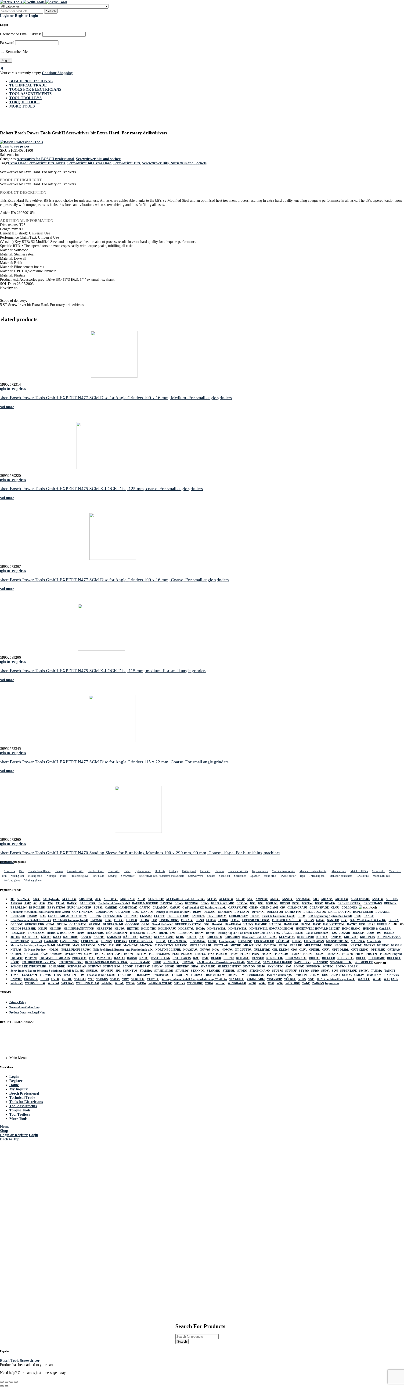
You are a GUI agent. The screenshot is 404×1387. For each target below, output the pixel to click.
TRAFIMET (125, 975)
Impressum (332, 983)
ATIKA (60, 903)
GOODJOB (132, 924)
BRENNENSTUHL (349, 903)
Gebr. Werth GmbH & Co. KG (368, 920)
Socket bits (240, 875)
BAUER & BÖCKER (145, 903)
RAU (196, 958)
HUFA (80, 932)
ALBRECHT (156, 899)
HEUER (120, 928)
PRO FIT (372, 954)
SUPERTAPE (348, 970)
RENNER (258, 958)
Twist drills (362, 875)
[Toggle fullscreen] (6, 1382)
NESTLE (356, 945)
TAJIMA (376, 970)
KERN (180, 937)
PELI (175, 954)
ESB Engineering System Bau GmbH (330, 916)
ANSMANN (303, 899)
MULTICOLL (313, 945)
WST (271, 983)
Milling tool (17, 875)
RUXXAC (188, 962)
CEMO (253, 907)
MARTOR (63, 945)
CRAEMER (122, 911)
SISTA (261, 966)
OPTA (326, 949)
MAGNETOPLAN (337, 941)
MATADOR (88, 945)
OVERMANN (73, 954)
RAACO (119, 958)
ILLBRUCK (185, 932)
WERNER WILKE (160, 983)
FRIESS (309, 920)
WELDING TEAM (87, 983)
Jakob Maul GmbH (317, 932)
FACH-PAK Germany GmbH (70, 920)
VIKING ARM (256, 979)
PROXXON (79, 958)
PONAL (319, 954)
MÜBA (283, 945)
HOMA (200, 928)
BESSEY (242, 903)
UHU (325, 975)
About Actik (374, 941)
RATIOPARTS (182, 958)
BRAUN (330, 903)
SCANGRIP (320, 962)
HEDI (371, 924)
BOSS (295, 903)
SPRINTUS (130, 970)
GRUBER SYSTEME (188, 924)
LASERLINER (69, 941)
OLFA (303, 949)
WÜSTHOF (292, 983)
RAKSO (132, 958)
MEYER (236, 945)
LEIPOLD (120, 941)
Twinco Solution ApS (279, 975)
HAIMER (261, 924)
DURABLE (382, 911)
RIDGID (314, 958)
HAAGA (217, 924)
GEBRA (394, 920)
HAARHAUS (233, 924)
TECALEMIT (28, 975)
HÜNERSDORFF (117, 932)
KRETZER (351, 937)
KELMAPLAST (164, 937)
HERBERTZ (104, 928)
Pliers (63, 875)
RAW (205, 958)
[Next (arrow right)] (6, 1386)
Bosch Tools (9, 1360)
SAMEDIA (254, 962)
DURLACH (18, 916)
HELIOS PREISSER (23, 928)
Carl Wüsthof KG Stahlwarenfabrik (204, 907)
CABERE (111, 907)
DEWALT (210, 911)
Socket (211, 875)
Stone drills (270, 875)
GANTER (333, 920)
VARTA (115, 979)
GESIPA (62, 924)
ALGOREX (226, 899)
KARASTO (114, 937)
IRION (199, 932)
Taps (302, 875)
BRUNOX (390, 903)
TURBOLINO (255, 975)
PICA (255, 954)
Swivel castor (288, 875)
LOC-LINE (245, 941)
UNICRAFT (374, 975)
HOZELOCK (36, 932)
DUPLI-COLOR (363, 911)
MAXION (146, 945)
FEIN (108, 920)
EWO (357, 916)
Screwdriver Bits (126, 163)
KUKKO (36, 941)
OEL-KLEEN (280, 949)
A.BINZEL (23, 899)
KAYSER (146, 937)
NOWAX (227, 949)
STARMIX (213, 970)
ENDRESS (198, 916)
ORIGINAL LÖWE (36, 954)
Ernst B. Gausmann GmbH (278, 916)
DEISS (197, 911)
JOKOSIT (359, 932)
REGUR (216, 958)
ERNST (255, 916)
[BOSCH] (21, 142)
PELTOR (186, 954)
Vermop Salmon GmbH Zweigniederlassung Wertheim (194, 979)
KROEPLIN (367, 937)
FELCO (118, 920)
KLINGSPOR (305, 937)
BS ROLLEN (19, 907)
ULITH (335, 975)
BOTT (319, 903)
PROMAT (17, 958)
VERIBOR (137, 979)
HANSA (306, 924)
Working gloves (33, 880)
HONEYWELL (216, 928)
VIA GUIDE (236, 979)
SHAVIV (157, 966)
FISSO (200, 920)
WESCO (179, 983)
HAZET (352, 924)
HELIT (42, 928)
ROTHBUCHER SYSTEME (39, 962)
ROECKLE (394, 958)
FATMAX (96, 920)
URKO (44, 979)
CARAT (175, 907)
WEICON (17, 983)
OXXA (88, 954)
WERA (119, 983)
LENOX (161, 941)
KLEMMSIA (287, 937)
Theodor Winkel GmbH (101, 975)
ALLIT (240, 899)
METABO (181, 945)
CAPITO (144, 907)
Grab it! (250, 8)
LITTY (212, 941)
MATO (102, 945)
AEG (98, 899)
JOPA (370, 932)
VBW (125, 979)
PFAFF (234, 954)
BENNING (191, 903)
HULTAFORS (95, 932)
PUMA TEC (104, 958)
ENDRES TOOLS (178, 916)
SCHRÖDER (57, 966)
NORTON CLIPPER (168, 949)
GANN (320, 920)
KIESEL (192, 937)
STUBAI (277, 970)
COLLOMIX (349, 907)
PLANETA (281, 954)
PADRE (100, 954)
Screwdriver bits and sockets (98, 159)
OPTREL (16, 954)
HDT (362, 924)
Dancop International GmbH (173, 911)
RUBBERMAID (140, 962)
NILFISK (383, 945)
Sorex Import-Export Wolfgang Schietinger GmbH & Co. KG (47, 970)
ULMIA (347, 975)
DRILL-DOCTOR (314, 911)
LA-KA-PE (51, 941)
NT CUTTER (243, 949)
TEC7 (14, 975)
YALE (306, 983)
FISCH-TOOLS (169, 920)
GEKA (50, 924)
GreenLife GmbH (162, 924)
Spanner (255, 875)
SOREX (353, 966)
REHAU (229, 958)
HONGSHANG (351, 928)
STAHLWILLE (163, 970)
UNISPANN (391, 975)
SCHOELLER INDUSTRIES (29, 966)
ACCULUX (69, 899)
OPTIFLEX (378, 949)
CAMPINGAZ (128, 907)
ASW (27, 903)
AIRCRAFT (127, 899)
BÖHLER (272, 903)
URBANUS (31, 979)
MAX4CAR (130, 945)
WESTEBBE (195, 983)
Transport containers (340, 875)
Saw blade (98, 875)
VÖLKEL (290, 979)
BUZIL (98, 907)
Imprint (397, 954)
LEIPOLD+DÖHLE (141, 941)
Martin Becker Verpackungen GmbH (33, 945)
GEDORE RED (34, 924)
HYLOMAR (137, 932)
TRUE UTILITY (214, 975)
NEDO (328, 945)
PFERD (245, 954)
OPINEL (314, 949)
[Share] (11, 1382)
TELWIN (45, 975)
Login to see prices (14, 146)
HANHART (291, 924)
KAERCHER (30, 937)
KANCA (86, 937)
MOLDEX (270, 945)
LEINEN (106, 941)
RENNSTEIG (274, 958)
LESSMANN (198, 941)
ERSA (301, 916)
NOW (215, 949)
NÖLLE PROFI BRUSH (75, 949)
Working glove (12, 880)
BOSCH (285, 903)
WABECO (364, 979)
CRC (136, 911)
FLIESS (211, 920)
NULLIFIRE (262, 949)
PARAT (128, 954)
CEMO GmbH (269, 907)
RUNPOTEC (171, 962)
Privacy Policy (17, 1002)
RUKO (157, 962)
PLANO (295, 954)
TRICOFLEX (180, 975)
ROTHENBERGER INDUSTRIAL (106, 962)
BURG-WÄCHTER (79, 907)
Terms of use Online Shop (24, 1007)
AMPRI (275, 899)
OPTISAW (393, 949)
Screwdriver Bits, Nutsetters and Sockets (174, 163)
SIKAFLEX (208, 966)
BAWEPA (166, 903)
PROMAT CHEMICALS (55, 958)
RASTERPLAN (160, 958)
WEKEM (53, 983)
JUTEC (15, 937)
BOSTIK (307, 903)
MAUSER (115, 945)
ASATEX (377, 899)
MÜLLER (296, 945)
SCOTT (128, 966)
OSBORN (56, 954)
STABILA (146, 970)
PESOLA (221, 954)
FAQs (394, 979)
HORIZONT (18, 932)
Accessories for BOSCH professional (45, 159)
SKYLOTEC (275, 966)
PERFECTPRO (204, 954)
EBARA (32, 916)
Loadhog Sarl (227, 941)
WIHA (209, 983)
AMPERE (262, 899)
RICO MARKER (296, 958)
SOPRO (341, 966)
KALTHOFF (70, 937)
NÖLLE (53, 949)
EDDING (95, 916)
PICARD (267, 954)
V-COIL (67, 979)
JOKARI (344, 932)
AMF (250, 899)
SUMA (325, 970)
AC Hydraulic (51, 899)
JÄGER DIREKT (293, 932)
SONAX (299, 966)
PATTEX (141, 954)
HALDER (275, 924)
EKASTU (146, 916)
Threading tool (317, 875)
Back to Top (9, 1139)
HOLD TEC (148, 928)
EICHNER (131, 916)
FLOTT (235, 920)
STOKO (242, 970)
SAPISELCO (302, 962)
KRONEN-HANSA (389, 937)
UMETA (359, 975)
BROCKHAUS (373, 903)
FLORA (223, 920)
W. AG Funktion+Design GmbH (336, 979)
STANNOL (198, 970)
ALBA (141, 899)
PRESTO (347, 954)
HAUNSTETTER (334, 924)
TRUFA (232, 975)
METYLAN (221, 945)
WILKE (220, 983)
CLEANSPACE (319, 907)
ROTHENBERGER (71, 962)
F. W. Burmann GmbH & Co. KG (31, 920)
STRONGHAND (259, 970)
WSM (262, 983)
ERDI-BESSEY (238, 916)
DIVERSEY (241, 911)
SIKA (194, 966)
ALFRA (212, 899)
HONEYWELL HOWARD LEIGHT (271, 928)
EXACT (369, 916)
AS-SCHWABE (360, 899)
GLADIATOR (78, 924)
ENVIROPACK (217, 916)
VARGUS (102, 979)
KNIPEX (336, 937)
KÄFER (46, 937)
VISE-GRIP (274, 979)
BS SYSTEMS (56, 907)
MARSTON (358, 941)
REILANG (242, 958)
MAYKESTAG (164, 945)
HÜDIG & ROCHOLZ (60, 932)
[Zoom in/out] (2, 1382)
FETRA (144, 920)
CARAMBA (160, 907)
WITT (252, 983)
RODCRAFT (376, 958)
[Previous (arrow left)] (2, 1386)
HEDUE (382, 924)
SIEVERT (182, 966)
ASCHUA (392, 899)
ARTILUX (341, 899)
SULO (315, 970)
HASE (317, 924)
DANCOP (147, 911)
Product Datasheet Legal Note (27, 1012)
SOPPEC (328, 966)
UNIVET (16, 979)
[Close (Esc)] (16, 1382)
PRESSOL (333, 954)
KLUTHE (322, 937)
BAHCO (72, 903)
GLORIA (95, 924)
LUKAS (297, 941)
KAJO (57, 937)
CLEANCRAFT (297, 907)
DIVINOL (258, 911)
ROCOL (361, 958)
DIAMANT (225, 911)
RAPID (143, 958)
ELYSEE (159, 916)
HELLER (55, 928)
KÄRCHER (130, 937)
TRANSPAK (143, 975)
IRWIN (210, 932)
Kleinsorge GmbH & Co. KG (259, 937)
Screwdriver (127, 875)
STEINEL (229, 970)
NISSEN (396, 945)
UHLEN (315, 975)
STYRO (304, 970)
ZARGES (318, 983)
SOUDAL (92, 970)
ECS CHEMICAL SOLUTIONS (67, 916)
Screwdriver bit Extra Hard (89, 163)
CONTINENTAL (82, 911)
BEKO (179, 903)
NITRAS (16, 949)
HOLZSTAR (186, 928)
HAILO (248, 924)
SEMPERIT (142, 966)
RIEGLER (328, 958)
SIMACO (249, 966)
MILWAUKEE (252, 945)
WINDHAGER (237, 983)
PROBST (385, 954)
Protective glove (79, 875)
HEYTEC (133, 928)
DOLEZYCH (275, 911)
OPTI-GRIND (359, 949)
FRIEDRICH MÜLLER (286, 920)
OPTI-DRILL (340, 949)
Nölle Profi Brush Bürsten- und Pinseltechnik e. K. (123, 949)
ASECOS (16, 903)
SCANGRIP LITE (341, 962)
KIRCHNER (214, 937)
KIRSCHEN (232, 937)
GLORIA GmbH (113, 924)
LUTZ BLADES (314, 941)
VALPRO (80, 979)
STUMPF (291, 970)
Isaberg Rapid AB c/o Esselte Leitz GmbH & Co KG (249, 932)
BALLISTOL (88, 903)
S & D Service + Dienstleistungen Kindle (221, 962)
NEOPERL (341, 945)
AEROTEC (111, 899)
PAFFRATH (114, 954)
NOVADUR (190, 949)
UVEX (55, 979)
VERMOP (153, 979)
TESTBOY (70, 975)
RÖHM (15, 962)
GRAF (145, 924)
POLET (307, 954)
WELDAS (67, 983)
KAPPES (99, 937)
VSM (311, 979)
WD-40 (377, 979)
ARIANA (327, 899)
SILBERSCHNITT (229, 966)
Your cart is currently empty (20, 73)
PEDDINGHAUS (159, 954)
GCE (344, 920)
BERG (205, 903)
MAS (75, 945)
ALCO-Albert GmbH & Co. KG (185, 899)
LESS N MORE (177, 941)
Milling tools (35, 875)
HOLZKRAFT (167, 928)
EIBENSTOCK (112, 916)
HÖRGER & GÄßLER (377, 928)
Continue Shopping (57, 73)
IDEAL (151, 932)
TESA (57, 975)
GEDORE (17, 924)
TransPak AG (161, 975)
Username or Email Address (20, 34)
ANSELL (287, 899)
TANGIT (389, 970)
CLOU (335, 907)
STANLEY (182, 970)
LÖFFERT (282, 941)
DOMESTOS (293, 911)
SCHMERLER (364, 962)
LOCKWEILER (264, 941)
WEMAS (106, 983)
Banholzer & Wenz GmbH (114, 903)
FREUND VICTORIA (256, 920)
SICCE (169, 966)
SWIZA (364, 970)
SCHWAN (94, 966)
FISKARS (187, 920)
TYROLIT (300, 975)
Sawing (112, 875)
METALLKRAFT (200, 945)
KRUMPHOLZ (20, 941)
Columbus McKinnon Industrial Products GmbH (40, 911)
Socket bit (224, 875)
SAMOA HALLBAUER (277, 962)
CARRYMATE (237, 907)
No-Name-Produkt (35, 949)
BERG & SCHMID (222, 903)
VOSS (302, 979)
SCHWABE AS (76, 966)
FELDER (131, 920)
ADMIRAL (86, 899)
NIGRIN (369, 945)
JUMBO (389, 932)
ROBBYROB (345, 958)
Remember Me (16, 52)
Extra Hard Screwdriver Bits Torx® (36, 163)
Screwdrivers (195, 875)
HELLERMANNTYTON (79, 928)
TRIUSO (196, 975)
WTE (280, 983)
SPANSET (107, 970)
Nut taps (51, 875)
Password (7, 43)
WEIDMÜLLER (35, 983)
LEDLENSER (89, 941)
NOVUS (205, 949)
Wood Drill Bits (381, 875)
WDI (387, 979)
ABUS (36, 899)
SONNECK (313, 966)
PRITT (359, 954)
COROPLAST (104, 911)
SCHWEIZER (112, 966)
